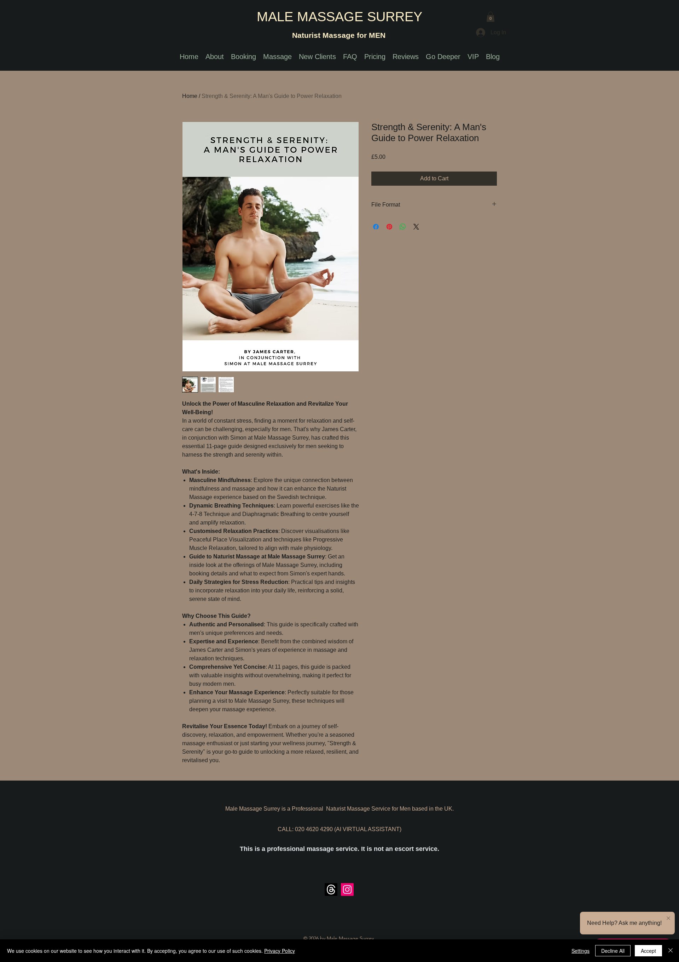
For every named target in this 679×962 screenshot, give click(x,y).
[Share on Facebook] (376, 226)
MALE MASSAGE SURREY (339, 16)
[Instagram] (347, 889)
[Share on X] (416, 226)
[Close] (670, 950)
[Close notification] (668, 918)
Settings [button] (580, 950)
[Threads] (331, 889)
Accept (648, 950)
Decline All (613, 950)
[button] (490, 17)
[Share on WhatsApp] (403, 226)
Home (189, 96)
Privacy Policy (279, 950)
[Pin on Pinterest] (389, 226)
